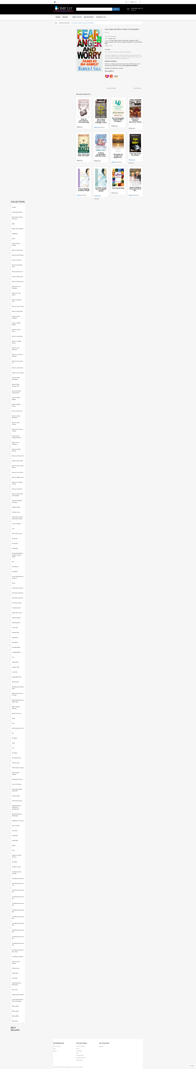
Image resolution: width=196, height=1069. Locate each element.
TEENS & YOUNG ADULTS (16, 856)
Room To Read (15, 825)
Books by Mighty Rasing (16, 405)
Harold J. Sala (112, 38)
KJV (13, 657)
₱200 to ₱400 (15, 1011)
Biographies (15, 233)
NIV (13, 733)
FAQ (54, 1048)
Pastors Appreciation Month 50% (17, 790)
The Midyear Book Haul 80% (18, 890)
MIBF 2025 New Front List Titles (17, 694)
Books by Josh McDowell (15, 348)
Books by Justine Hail (17, 367)
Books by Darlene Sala (17, 281)
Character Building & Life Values (17, 501)
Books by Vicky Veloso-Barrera (18, 466)
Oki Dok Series (16, 762)
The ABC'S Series (16, 867)
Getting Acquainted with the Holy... (101, 154)
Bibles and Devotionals (17, 228)
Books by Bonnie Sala (17, 276)
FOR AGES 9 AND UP (17, 598)
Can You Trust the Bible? (135, 154)
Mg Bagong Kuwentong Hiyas (18, 687)
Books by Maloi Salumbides (16, 378)
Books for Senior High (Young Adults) (17, 494)
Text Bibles (14, 862)
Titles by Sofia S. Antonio (16, 962)
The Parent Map (118, 188)
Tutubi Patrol (15, 973)
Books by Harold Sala (64, 22)
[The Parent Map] (118, 177)
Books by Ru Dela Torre (18, 456)
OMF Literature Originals (120, 42)
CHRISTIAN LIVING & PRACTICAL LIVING (17, 517)
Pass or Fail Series (16, 784)
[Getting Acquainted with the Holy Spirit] (101, 143)
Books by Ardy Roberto (18, 255)
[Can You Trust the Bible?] (135, 143)
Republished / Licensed (132, 42)
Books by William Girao (18, 477)
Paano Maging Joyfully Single (84, 189)
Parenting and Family (17, 779)
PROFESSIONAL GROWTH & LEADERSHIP (16, 807)
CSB (13, 528)
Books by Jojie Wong (17, 336)
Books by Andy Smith (17, 250)
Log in (128, 2)
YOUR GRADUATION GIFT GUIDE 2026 (17, 1000)
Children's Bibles (16, 507)
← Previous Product (111, 88)
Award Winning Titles (17, 212)
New (13, 723)
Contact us (101, 17)
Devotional (14, 538)
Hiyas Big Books (16, 622)
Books (65, 17)
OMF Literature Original (18, 767)
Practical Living (79, 1055)
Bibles (13, 223)
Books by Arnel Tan (17, 260)
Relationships (79, 1060)
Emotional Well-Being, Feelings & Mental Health (17, 555)
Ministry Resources (17, 713)
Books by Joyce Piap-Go (17, 362)
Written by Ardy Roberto (18, 994)
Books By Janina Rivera (16, 330)
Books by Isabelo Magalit (16, 323)
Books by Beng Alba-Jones (17, 265)
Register (135, 2)
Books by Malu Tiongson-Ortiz (15, 385)
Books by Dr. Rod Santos (16, 294)
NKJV (13, 743)
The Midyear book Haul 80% (18, 930)
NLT (13, 748)
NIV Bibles (14, 738)
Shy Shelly (14, 830)
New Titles (77, 17)
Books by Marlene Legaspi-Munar (16, 391)
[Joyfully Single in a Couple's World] (101, 178)
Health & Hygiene (16, 617)
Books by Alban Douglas (16, 244)
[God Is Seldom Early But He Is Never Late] (135, 177)
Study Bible (15, 835)
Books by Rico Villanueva (15, 443)
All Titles (112, 40)
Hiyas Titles (15, 627)
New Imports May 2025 (18, 728)
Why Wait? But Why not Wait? (84, 154)
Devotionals (15, 543)
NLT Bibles (14, 753)
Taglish (13, 845)
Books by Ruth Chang (17, 460)
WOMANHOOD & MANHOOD (16, 983)
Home (58, 17)
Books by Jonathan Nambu (17, 342)
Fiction (13, 583)
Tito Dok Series (16, 968)
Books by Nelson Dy (17, 411)
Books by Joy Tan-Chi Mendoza (17, 355)
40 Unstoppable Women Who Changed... (118, 119)
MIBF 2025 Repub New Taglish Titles (18, 701)
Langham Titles (15, 667)
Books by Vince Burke (17, 472)
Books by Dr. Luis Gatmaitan (16, 287)
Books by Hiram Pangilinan (16, 317)
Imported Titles (15, 632)
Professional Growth (17, 800)
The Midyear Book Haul (18, 878)
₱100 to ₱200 (15, 1006)
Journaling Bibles (16, 647)
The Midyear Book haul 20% (17, 884)
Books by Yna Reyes (17, 489)
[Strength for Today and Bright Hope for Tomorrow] (118, 143)
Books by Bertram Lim (17, 271)
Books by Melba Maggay (16, 398)
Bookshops (89, 17)
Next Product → (138, 88)
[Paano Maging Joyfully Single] (83, 178)
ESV (13, 561)
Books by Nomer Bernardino (16, 416)
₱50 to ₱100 (15, 1021)
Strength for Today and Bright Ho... (118, 156)
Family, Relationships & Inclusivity (18, 577)
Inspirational (15, 637)
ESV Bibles (15, 571)
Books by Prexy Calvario (16, 423)
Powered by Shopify (78, 1067)
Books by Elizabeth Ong (17, 300)
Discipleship (15, 548)
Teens (13, 850)
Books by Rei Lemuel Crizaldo (17, 430)
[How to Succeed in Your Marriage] (83, 108)
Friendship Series (16, 607)
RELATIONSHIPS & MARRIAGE (17, 814)
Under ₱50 (14, 978)
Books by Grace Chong (18, 306)
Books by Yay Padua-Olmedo (17, 483)
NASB (13, 718)
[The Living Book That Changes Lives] (101, 108)
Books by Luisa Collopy (18, 372)
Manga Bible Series (17, 677)
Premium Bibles (16, 796)
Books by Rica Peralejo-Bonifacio (16, 436)
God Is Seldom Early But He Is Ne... (135, 189)
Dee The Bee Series (17, 533)
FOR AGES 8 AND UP (17, 593)
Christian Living (16, 512)
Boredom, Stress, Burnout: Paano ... (135, 121)
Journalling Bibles (16, 652)
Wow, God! (14, 989)
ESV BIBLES (15, 566)
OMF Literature (57, 1046)
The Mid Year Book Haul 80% (16, 872)
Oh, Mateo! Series (16, 757)
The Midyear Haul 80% (17, 956)
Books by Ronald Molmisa (16, 450)
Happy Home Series (17, 612)
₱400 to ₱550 (15, 1016)
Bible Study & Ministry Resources (17, 218)
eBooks (55, 1050)
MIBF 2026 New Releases (16, 707)
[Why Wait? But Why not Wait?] (83, 143)
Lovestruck (14, 672)
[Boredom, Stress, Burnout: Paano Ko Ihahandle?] (135, 108)
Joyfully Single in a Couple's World (101, 189)
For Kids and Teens (17, 603)
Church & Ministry (16, 523)
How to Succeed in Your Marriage (83, 120)
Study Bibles (15, 840)
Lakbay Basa (132, 40)
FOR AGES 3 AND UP (17, 588)
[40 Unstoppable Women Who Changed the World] (118, 108)
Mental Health (15, 681)
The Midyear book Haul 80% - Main (18, 950)
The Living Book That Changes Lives (101, 121)
